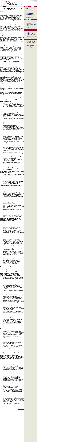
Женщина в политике (30, 15)
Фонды (28, 32)
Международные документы (30, 9)
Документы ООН (30, 13)
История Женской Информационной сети (31, 34)
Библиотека (29, 23)
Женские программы (30, 14)
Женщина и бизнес (30, 17)
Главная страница (30, 21)
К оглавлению (21, 409)
